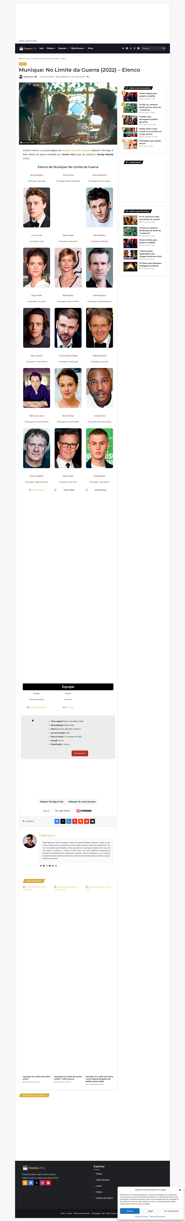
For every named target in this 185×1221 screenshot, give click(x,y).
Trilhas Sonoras (77, 48)
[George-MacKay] (36, 207)
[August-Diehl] (36, 328)
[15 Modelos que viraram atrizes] (130, 144)
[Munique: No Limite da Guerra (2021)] (36, 980)
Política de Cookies (141, 1216)
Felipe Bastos (28, 77)
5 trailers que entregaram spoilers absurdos (148, 119)
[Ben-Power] (68, 707)
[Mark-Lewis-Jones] (36, 448)
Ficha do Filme (79, 753)
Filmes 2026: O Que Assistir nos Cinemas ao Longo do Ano (150, 131)
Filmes (90, 48)
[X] (46, 865)
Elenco (29, 58)
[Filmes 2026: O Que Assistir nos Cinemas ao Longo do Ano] (130, 132)
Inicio (42, 48)
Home (22, 58)
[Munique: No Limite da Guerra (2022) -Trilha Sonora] (68, 980)
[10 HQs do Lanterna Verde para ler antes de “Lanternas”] (130, 108)
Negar (150, 1211)
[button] (180, 1190)
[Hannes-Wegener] (37, 490)
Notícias (50, 48)
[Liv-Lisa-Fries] (36, 267)
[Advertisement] (92, 20)
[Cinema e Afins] (28, 48)
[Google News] (62, 811)
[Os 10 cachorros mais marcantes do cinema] (130, 220)
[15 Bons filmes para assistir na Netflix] (130, 97)
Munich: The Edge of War (52, 802)
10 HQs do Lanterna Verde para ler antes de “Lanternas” (150, 107)
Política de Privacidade (157, 1216)
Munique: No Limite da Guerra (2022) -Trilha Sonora (68, 1077)
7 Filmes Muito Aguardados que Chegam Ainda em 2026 (150, 254)
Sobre (63, 1213)
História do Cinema (104, 1198)
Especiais (62, 48)
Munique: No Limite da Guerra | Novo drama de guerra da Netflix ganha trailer (99, 1079)
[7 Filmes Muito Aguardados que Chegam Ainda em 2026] (130, 254)
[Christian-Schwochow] (37, 707)
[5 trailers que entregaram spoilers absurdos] (130, 120)
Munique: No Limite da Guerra (83, 802)
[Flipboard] (84, 811)
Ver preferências (171, 1211)
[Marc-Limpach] (36, 388)
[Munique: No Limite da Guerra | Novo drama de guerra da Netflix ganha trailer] (99, 980)
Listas (99, 1186)
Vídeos (99, 1192)
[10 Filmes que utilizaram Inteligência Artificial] (130, 266)
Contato (69, 1213)
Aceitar (130, 1211)
